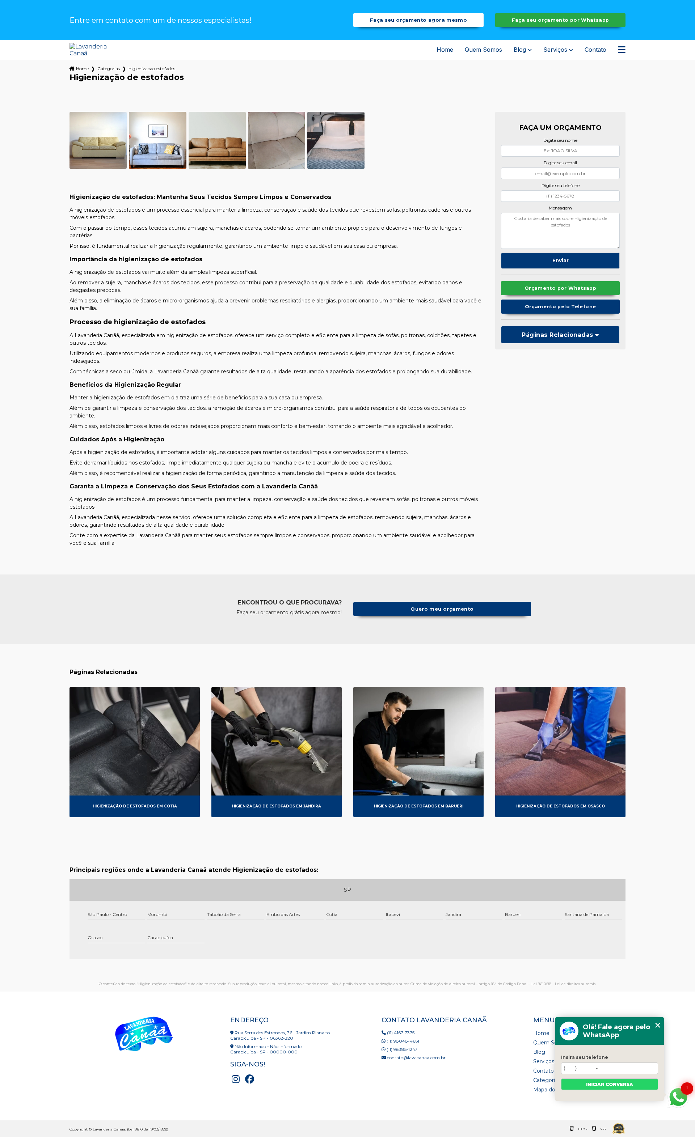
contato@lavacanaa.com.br (416, 1057)
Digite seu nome (560, 140)
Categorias (108, 68)
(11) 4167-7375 (400, 1032)
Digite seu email (560, 162)
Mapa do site (549, 1089)
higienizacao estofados (152, 68)
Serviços (555, 49)
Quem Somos (483, 49)
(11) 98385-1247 (401, 1049)
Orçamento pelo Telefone (560, 306)
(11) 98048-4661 (402, 1041)
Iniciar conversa (609, 1084)
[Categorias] (622, 50)
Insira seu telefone (584, 1057)
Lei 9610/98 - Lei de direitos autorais (563, 983)
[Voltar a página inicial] (92, 50)
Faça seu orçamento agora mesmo (418, 20)
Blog (520, 49)
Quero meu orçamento (441, 609)
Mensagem (560, 208)
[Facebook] (249, 1079)
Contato (595, 49)
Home (445, 49)
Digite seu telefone (561, 185)
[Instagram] (235, 1079)
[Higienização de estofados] (98, 140)
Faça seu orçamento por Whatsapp (560, 20)
